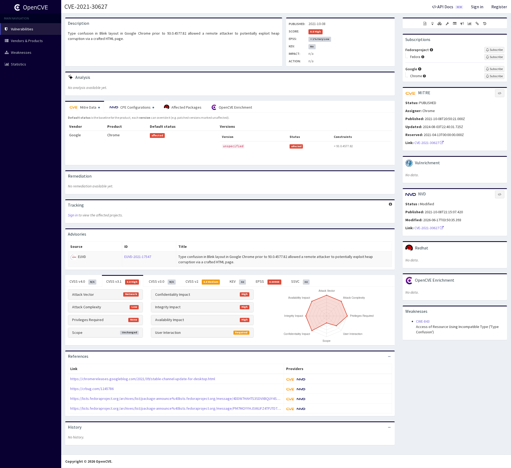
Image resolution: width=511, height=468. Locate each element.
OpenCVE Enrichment (235, 107)
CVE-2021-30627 (86, 6)
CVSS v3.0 (161, 281)
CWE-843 (423, 321)
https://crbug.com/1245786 (92, 388)
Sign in (477, 6)
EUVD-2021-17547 (137, 256)
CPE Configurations (135, 107)
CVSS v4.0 (81, 281)
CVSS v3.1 (121, 281)
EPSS (267, 281)
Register (499, 6)
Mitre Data (88, 107)
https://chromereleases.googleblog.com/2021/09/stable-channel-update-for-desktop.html (142, 378)
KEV (237, 281)
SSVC (299, 281)
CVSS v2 (202, 281)
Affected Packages (186, 107)
